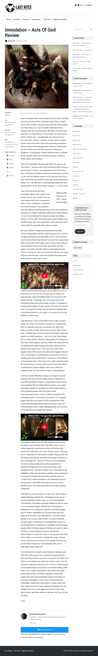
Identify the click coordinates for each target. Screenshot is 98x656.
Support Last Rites (60, 19)
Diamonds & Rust (78, 158)
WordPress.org (77, 274)
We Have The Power (79, 194)
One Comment (45, 630)
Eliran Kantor (40, 113)
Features (26, 19)
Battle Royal (76, 140)
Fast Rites (76, 162)
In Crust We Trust (78, 171)
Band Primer (76, 136)
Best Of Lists (77, 144)
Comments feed (78, 270)
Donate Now (78, 248)
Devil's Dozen (77, 153)
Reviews (17, 19)
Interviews (76, 176)
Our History (36, 19)
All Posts (33, 623)
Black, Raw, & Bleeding (80, 149)
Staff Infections (78, 189)
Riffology (76, 185)
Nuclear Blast (9, 125)
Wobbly (75, 198)
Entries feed (76, 265)
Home (8, 19)
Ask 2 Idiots (76, 131)
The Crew (46, 19)
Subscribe (80, 231)
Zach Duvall (11, 41)
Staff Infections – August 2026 (82, 50)
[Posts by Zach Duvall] (6, 41)
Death (7, 122)
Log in (75, 261)
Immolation (12, 122)
